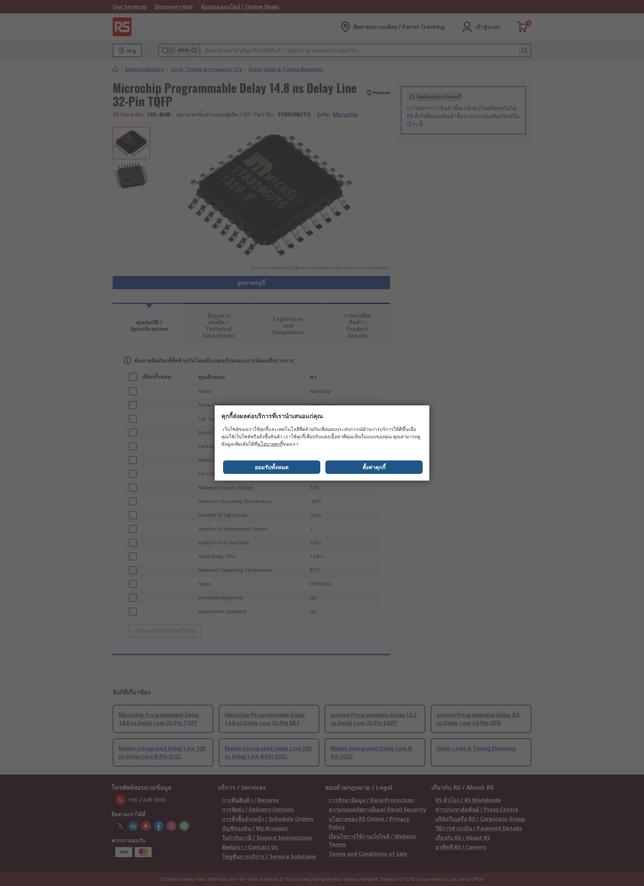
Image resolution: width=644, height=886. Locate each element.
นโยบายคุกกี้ (270, 444)
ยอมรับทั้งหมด (271, 467)
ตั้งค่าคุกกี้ (374, 467)
